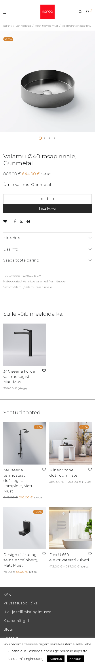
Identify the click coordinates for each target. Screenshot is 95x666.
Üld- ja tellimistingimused (27, 612)
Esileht (7, 25)
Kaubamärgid (16, 621)
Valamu (18, 287)
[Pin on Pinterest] (28, 222)
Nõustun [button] (56, 659)
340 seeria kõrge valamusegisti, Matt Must (19, 376)
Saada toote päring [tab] (21, 260)
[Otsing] (82, 11)
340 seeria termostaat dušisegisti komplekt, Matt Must (17, 480)
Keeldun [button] (75, 659)
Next (91, 81)
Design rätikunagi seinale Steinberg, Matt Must (20, 560)
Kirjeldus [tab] (11, 238)
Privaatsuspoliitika (20, 603)
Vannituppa (23, 25)
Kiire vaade (26, 388)
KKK (7, 594)
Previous (4, 81)
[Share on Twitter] (21, 222)
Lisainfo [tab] (10, 249)
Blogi (8, 629)
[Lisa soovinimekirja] (6, 221)
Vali (50, 482)
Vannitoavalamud (46, 25)
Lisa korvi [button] (9, 388)
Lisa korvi (47, 208)
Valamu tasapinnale (38, 287)
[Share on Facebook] (15, 222)
